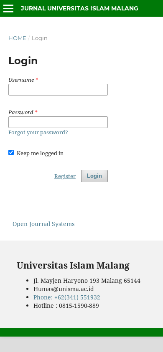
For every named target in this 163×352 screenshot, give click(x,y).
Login (94, 176)
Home (17, 38)
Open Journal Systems (43, 224)
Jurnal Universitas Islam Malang (79, 8)
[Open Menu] (8, 8)
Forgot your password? (38, 132)
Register (65, 176)
